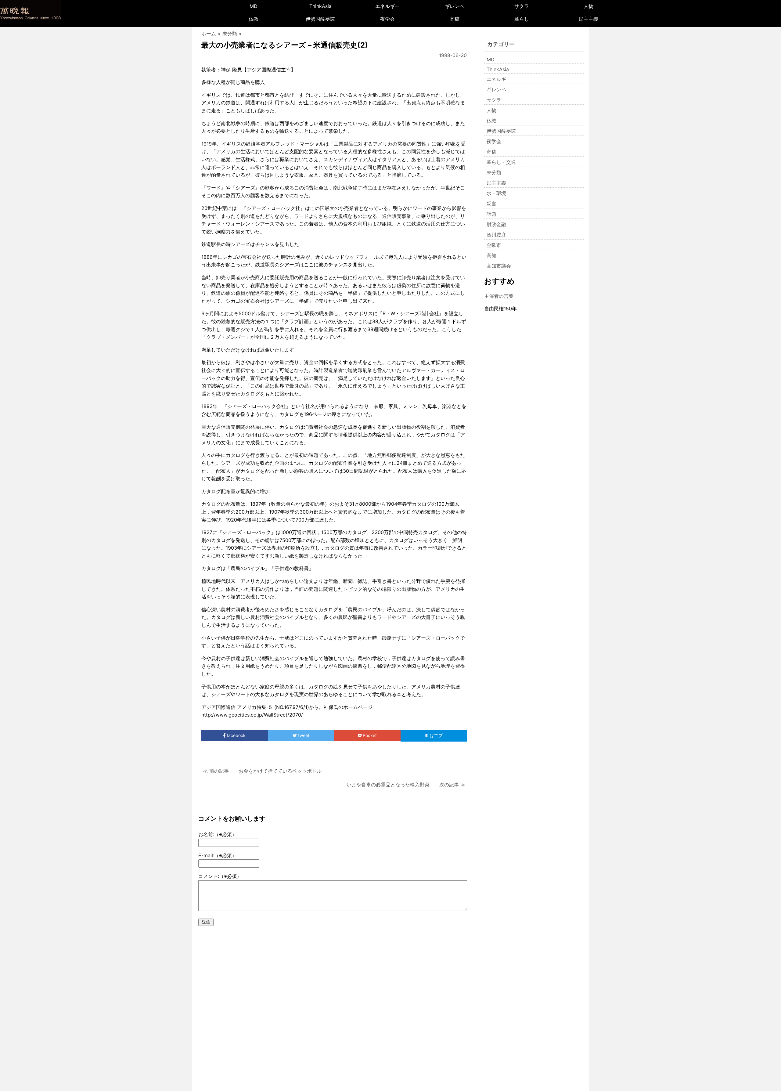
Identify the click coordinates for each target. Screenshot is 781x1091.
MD (253, 6)
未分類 (494, 172)
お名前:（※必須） (217, 834)
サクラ (521, 6)
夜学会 (387, 19)
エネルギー (387, 6)
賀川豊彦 (496, 235)
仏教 (253, 19)
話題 (491, 214)
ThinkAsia (320, 6)
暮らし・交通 (501, 162)
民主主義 (588, 19)
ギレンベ (454, 6)
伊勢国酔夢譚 (320, 19)
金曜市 (494, 245)
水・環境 (496, 193)
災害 (491, 203)
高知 (491, 255)
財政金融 (496, 224)
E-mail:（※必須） (217, 855)
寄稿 (454, 19)
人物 (588, 6)
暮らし (521, 19)
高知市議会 (499, 266)
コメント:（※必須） (220, 876)
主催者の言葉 (498, 296)
